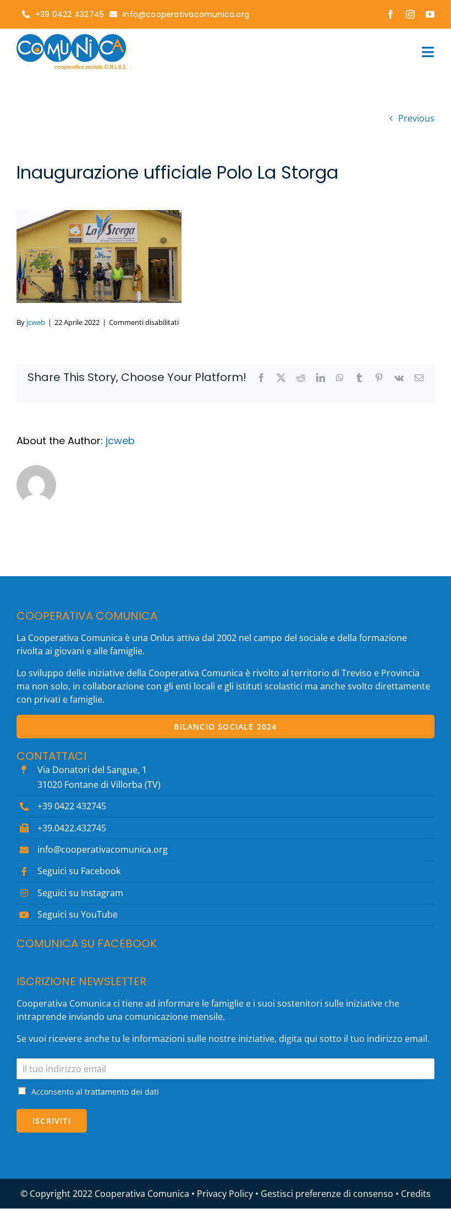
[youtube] (430, 14)
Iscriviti (51, 1121)
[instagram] (410, 14)
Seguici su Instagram (80, 893)
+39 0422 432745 (71, 806)
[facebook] (390, 14)
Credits (416, 1194)
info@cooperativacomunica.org (102, 849)
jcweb (35, 322)
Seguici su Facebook (78, 871)
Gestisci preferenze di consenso (327, 1194)
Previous (416, 118)
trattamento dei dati (122, 1091)
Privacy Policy (225, 1194)
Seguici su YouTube (77, 914)
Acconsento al (95, 1091)
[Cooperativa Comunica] (71, 38)
